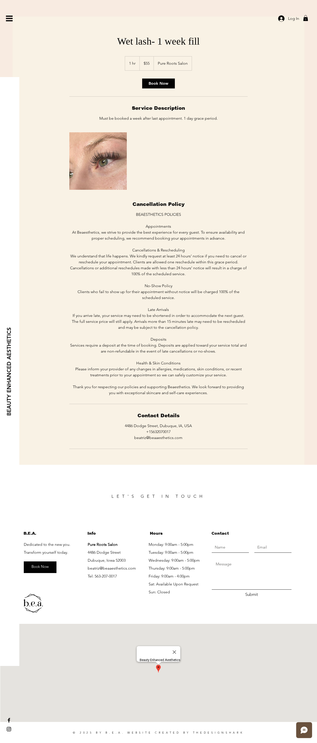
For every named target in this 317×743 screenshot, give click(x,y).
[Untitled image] (98, 161)
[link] (158, 83)
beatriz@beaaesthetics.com (112, 568)
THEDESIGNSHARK (218, 732)
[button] (9, 18)
